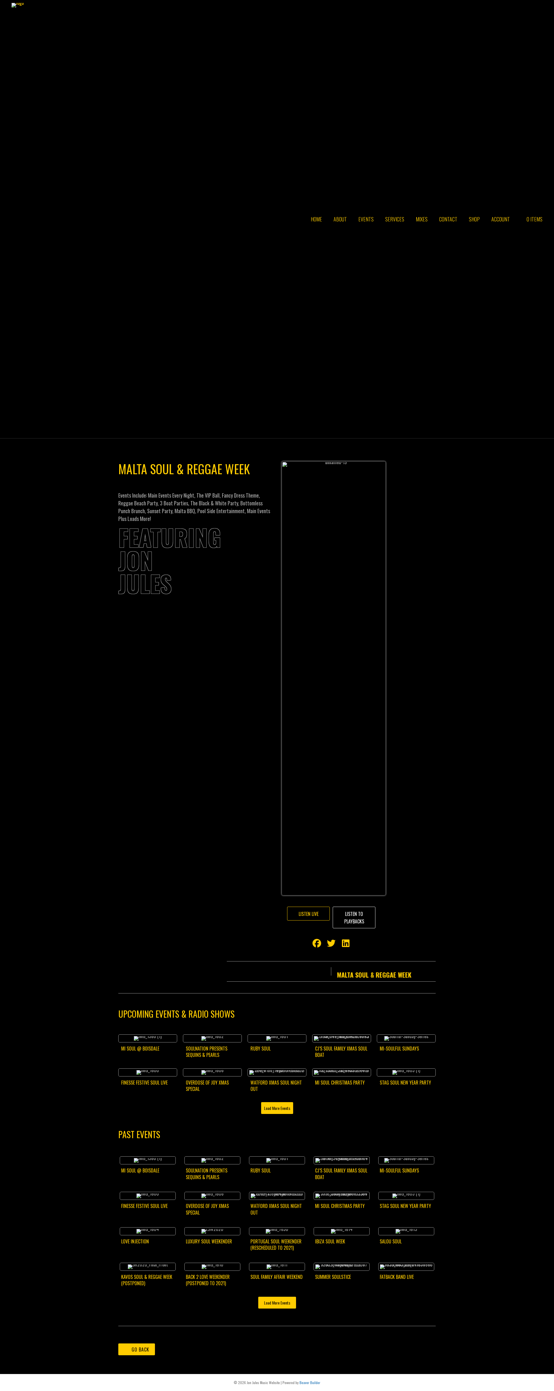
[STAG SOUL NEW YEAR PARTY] (406, 1082)
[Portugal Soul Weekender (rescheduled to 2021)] (277, 1241)
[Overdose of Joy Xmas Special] (212, 1082)
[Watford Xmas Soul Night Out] (277, 1082)
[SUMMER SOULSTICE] (341, 1276)
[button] (308, 914)
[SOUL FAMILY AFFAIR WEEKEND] (277, 1276)
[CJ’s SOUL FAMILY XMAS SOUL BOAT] (341, 1048)
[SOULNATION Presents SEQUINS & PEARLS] (212, 1048)
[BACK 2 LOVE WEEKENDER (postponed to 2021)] (212, 1276)
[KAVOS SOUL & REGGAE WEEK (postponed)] (147, 1276)
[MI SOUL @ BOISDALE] (147, 1048)
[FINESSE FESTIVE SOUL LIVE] (147, 1082)
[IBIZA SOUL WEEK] (341, 1241)
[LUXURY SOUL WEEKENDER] (212, 1241)
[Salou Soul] (406, 1241)
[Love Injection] (147, 1241)
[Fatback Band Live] (406, 1276)
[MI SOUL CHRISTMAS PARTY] (341, 1082)
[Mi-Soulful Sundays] (406, 1048)
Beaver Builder (310, 1382)
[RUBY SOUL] (277, 1048)
